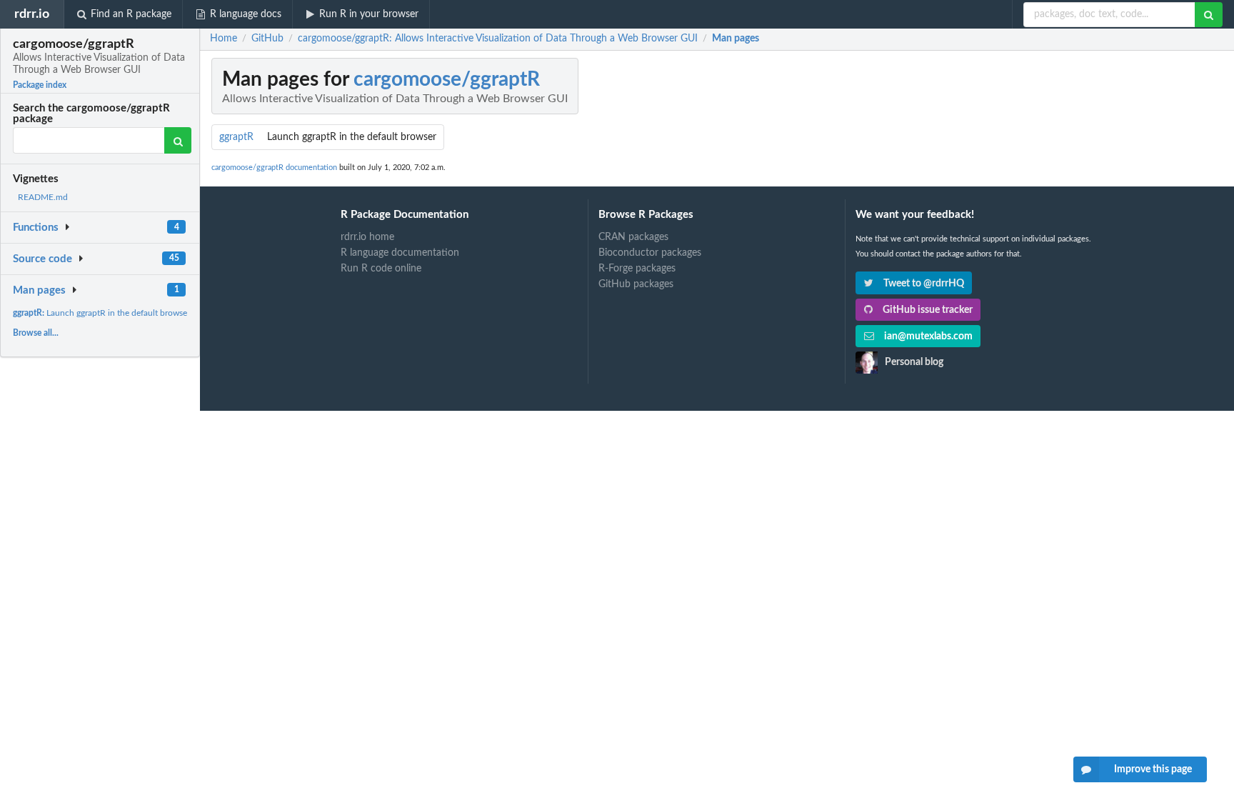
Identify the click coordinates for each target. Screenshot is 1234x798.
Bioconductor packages (649, 253)
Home (223, 39)
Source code (42, 259)
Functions (36, 227)
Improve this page (1153, 769)
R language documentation (400, 253)
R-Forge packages (637, 269)
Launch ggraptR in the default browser (101, 313)
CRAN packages (633, 237)
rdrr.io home (367, 237)
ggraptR (236, 137)
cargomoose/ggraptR (446, 79)
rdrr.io (31, 14)
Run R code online (381, 269)
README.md (43, 197)
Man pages (39, 290)
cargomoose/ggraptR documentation (274, 167)
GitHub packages (635, 284)
